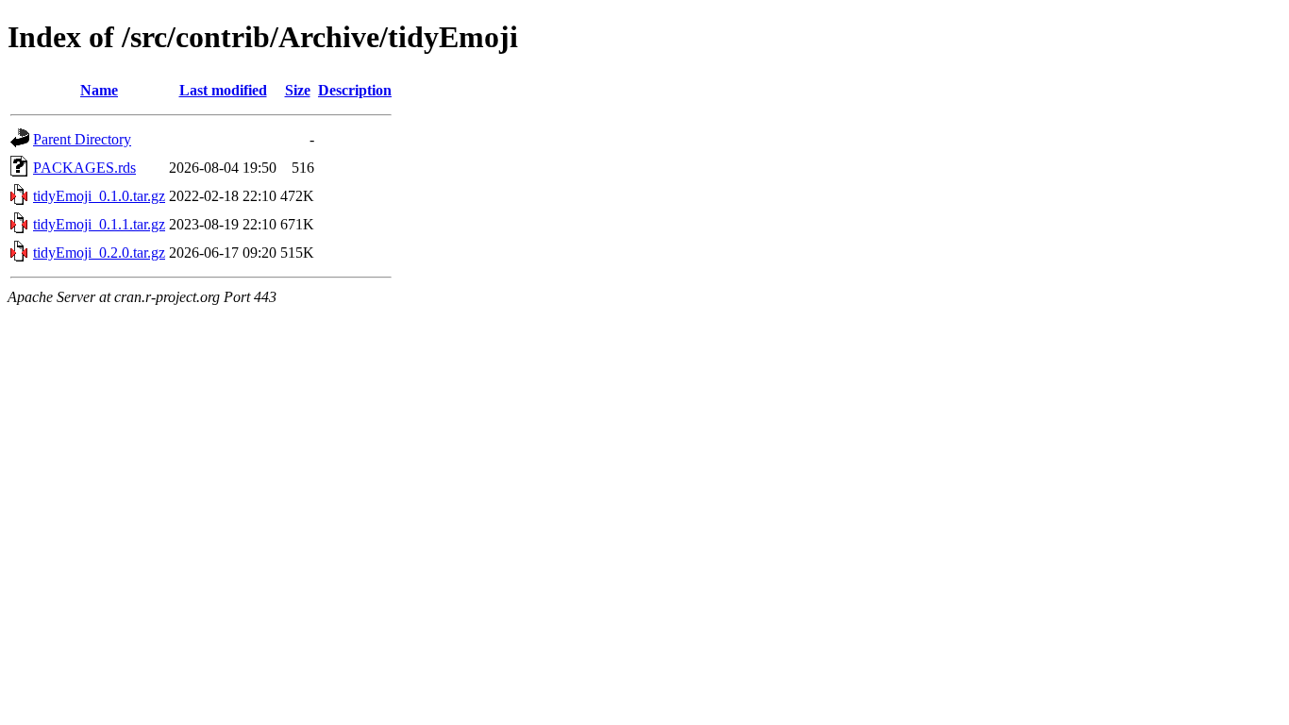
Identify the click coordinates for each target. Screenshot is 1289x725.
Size (297, 90)
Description (355, 90)
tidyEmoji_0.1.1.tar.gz (99, 224)
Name (99, 90)
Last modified (223, 90)
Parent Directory (82, 139)
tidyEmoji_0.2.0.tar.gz (99, 252)
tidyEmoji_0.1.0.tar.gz (99, 196)
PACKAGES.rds (84, 168)
